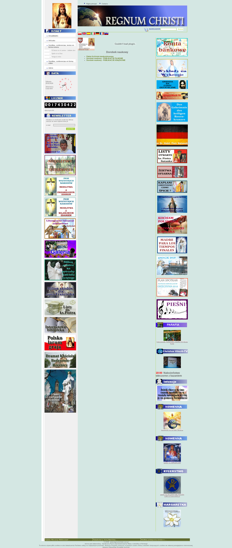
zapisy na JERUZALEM (172, 463)
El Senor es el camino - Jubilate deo (63, 50)
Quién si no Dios (57, 53)
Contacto (105, 4)
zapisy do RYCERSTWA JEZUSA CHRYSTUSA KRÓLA (172, 495)
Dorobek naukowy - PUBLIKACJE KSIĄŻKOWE (105, 60)
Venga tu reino (56, 57)
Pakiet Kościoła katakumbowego (100, 56)
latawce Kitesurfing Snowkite (113, 547)
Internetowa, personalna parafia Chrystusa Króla (172, 342)
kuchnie (127, 547)
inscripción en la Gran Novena (172, 430)
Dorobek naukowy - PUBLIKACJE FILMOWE (104, 58)
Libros (50, 68)
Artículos (51, 40)
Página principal (91, 4)
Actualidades (53, 36)
